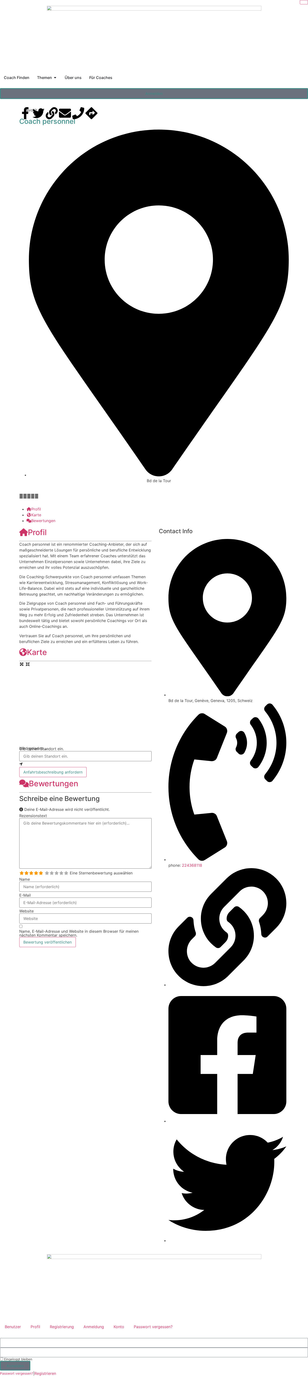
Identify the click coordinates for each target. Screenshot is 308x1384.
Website (26, 911)
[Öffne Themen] (55, 77)
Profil (37, 532)
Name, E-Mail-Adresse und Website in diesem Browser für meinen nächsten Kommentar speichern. (79, 933)
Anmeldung (93, 1326)
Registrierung (62, 1326)
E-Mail (25, 895)
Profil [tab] (36, 509)
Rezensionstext (33, 816)
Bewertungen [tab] (43, 520)
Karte (37, 652)
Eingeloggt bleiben (17, 1359)
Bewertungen (53, 783)
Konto (119, 1326)
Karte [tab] (36, 514)
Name (24, 879)
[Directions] (91, 113)
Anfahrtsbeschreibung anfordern (53, 772)
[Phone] (78, 113)
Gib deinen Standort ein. (41, 749)
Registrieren (45, 1373)
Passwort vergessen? (153, 1326)
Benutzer (13, 1326)
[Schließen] (304, 2)
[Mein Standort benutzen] (85, 764)
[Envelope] (65, 113)
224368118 (192, 865)
